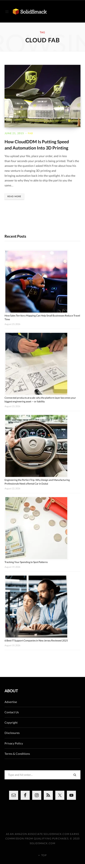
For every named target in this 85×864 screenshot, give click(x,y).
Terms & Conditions (17, 753)
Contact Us (12, 712)
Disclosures (12, 733)
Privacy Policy (14, 743)
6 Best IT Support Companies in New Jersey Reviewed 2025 (36, 640)
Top (44, 855)
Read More (14, 196)
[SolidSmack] (30, 11)
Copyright (11, 722)
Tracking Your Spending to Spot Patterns (26, 562)
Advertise (11, 702)
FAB (30, 133)
